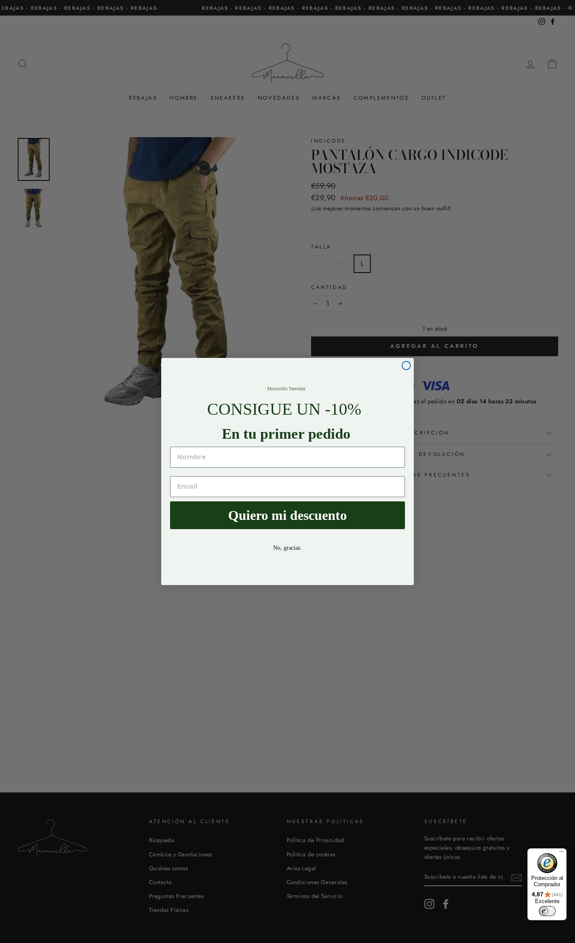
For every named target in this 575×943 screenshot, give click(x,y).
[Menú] (561, 853)
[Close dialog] (406, 365)
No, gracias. (287, 548)
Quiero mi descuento (287, 515)
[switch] (547, 911)
